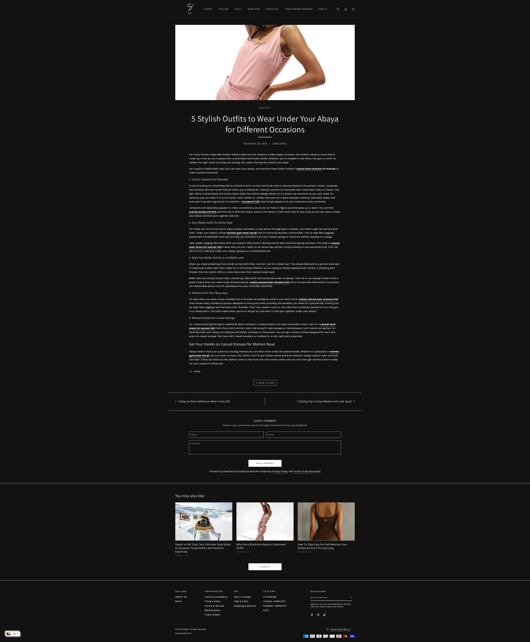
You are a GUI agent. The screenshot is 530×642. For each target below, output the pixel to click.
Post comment (265, 463)
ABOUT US (181, 597)
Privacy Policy (280, 471)
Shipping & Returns (245, 605)
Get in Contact (242, 597)
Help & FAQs (241, 601)
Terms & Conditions (216, 597)
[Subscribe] (351, 598)
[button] (338, 9)
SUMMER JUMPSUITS (274, 605)
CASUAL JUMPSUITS (274, 601)
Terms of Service (303, 471)
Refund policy (212, 610)
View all (265, 567)
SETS (266, 610)
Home (261, 108)
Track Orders (212, 614)
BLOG (267, 108)
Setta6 (186, 629)
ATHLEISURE (270, 597)
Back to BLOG (266, 383)
